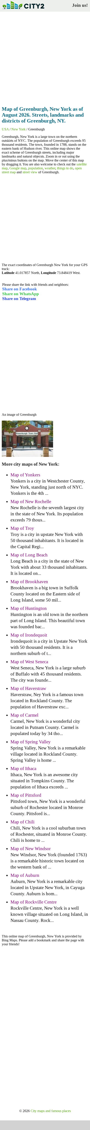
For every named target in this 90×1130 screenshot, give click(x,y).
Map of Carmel (24, 715)
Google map (17, 168)
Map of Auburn (24, 875)
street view (29, 172)
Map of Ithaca (23, 768)
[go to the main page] (23, 10)
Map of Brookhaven (29, 581)
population (35, 168)
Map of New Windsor (30, 848)
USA (5, 129)
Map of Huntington (28, 608)
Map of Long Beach (29, 555)
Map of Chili (22, 822)
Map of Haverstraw (28, 688)
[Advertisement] (45, 57)
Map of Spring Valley (30, 741)
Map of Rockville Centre (33, 902)
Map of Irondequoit (28, 635)
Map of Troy (22, 528)
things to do (65, 168)
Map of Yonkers (25, 474)
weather (50, 168)
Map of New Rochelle (30, 501)
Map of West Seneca (29, 661)
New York (18, 129)
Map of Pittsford (25, 795)
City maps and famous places (51, 1111)
